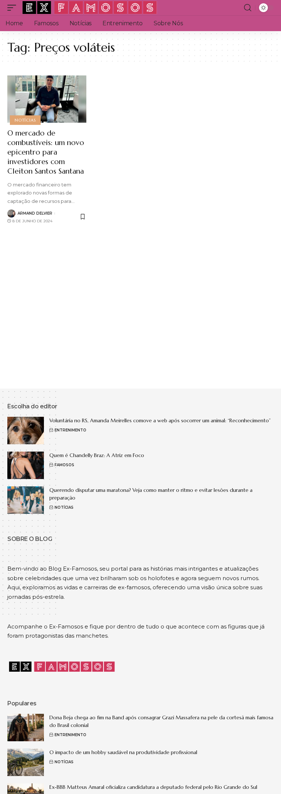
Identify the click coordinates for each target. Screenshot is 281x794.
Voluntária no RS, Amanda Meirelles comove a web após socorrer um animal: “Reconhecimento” (160, 420)
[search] (247, 7)
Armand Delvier (35, 213)
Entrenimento (70, 430)
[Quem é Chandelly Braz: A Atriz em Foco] (25, 465)
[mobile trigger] (13, 7)
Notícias (25, 120)
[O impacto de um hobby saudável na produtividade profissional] (25, 762)
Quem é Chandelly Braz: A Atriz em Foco (96, 455)
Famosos (64, 465)
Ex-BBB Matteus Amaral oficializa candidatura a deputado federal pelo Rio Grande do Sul (153, 787)
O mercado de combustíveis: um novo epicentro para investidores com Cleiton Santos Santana (45, 152)
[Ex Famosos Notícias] (90, 7)
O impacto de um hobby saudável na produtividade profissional (123, 752)
